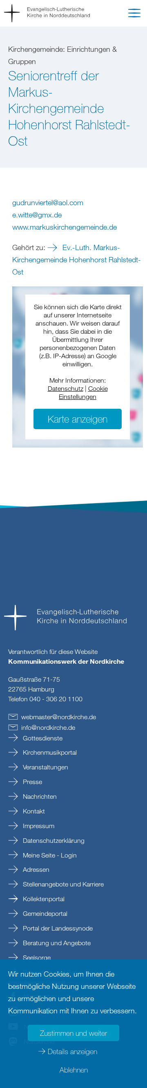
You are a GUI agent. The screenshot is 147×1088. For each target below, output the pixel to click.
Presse (31, 781)
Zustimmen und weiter (73, 1032)
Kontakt (33, 811)
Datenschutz (65, 388)
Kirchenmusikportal (49, 752)
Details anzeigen (72, 1051)
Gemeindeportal (44, 913)
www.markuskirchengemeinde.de (64, 226)
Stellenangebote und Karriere (62, 884)
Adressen (35, 869)
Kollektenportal (43, 898)
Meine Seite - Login (49, 855)
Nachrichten (39, 796)
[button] (134, 15)
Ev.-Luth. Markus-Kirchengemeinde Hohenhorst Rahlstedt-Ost (76, 259)
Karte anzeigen (77, 419)
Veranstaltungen (44, 767)
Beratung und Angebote (56, 942)
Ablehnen (74, 1069)
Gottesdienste (41, 738)
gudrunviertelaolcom (47, 202)
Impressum (37, 825)
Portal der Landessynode (57, 928)
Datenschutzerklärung (53, 840)
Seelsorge (36, 957)
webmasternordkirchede (58, 716)
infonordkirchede (48, 727)
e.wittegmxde (37, 214)
